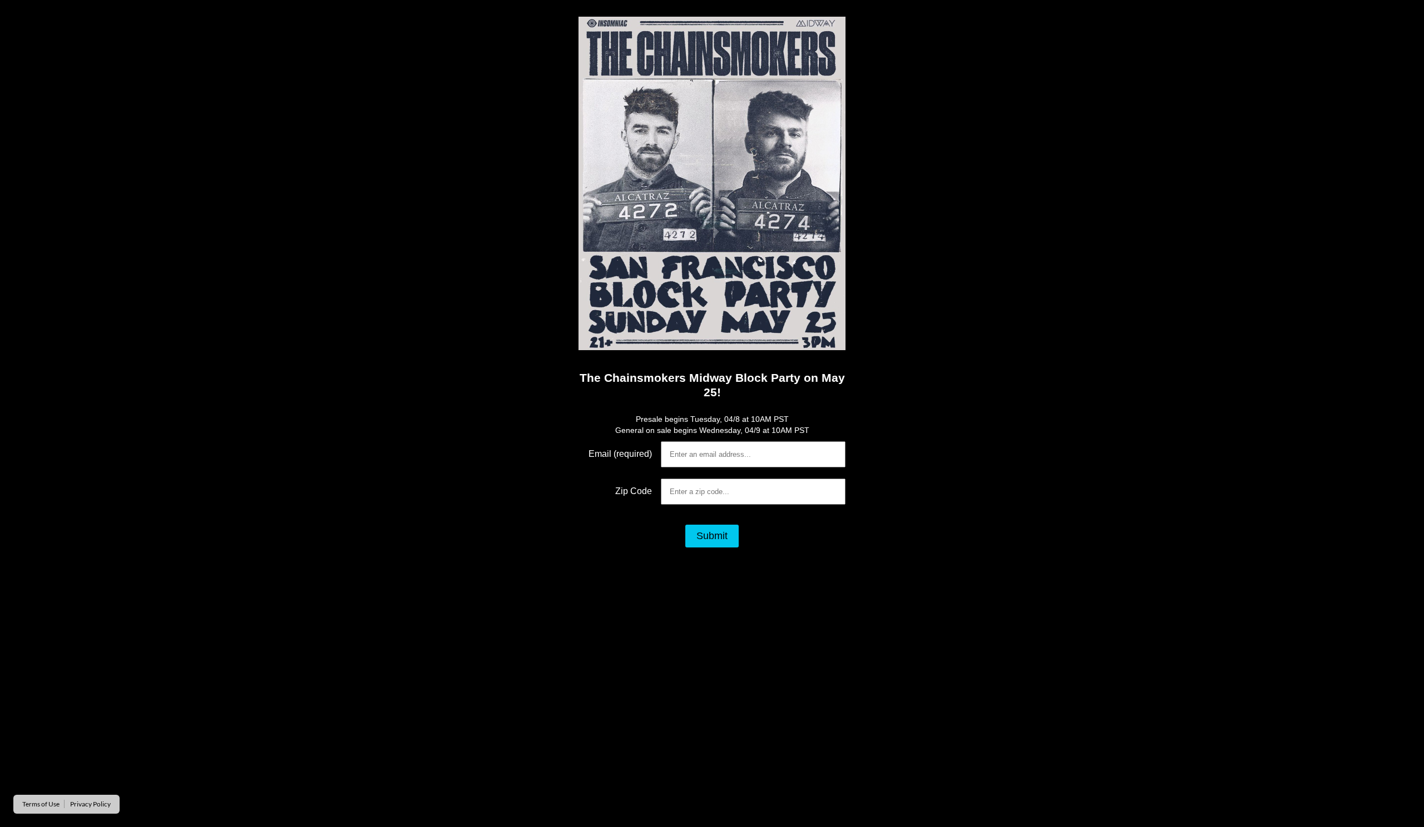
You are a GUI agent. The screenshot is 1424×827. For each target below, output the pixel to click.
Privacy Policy (90, 804)
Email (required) (620, 454)
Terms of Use (41, 804)
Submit (712, 535)
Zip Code (633, 491)
